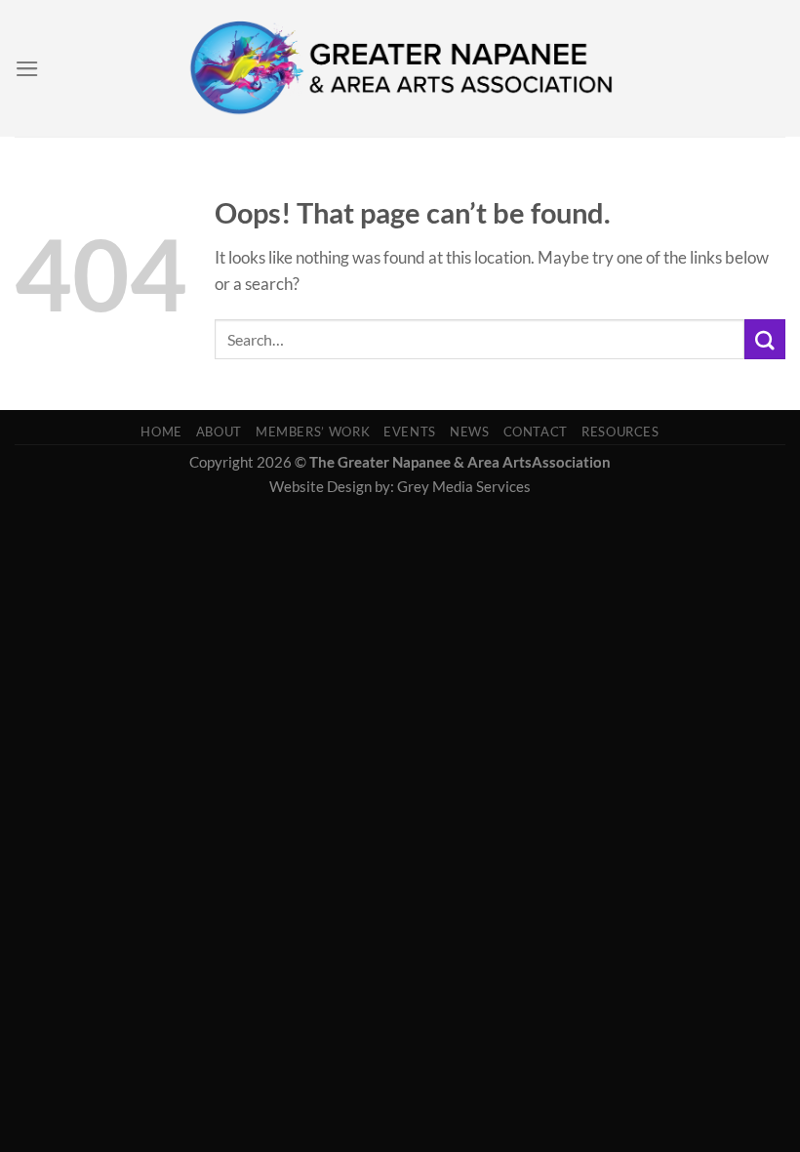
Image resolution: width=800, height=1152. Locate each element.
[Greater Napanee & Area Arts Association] (400, 69)
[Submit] (764, 339)
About (219, 431)
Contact (536, 431)
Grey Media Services (464, 486)
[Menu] (27, 69)
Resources (620, 431)
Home (161, 431)
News (470, 431)
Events (409, 431)
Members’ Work (313, 431)
